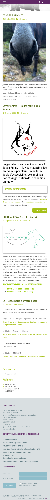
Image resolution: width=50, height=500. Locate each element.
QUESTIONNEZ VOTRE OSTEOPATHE (16, 427)
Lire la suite (41, 210)
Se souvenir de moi (29, 483)
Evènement (23, 113)
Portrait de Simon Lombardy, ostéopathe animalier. (24, 356)
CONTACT (6, 424)
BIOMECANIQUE (9, 422)
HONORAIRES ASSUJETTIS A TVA (20, 217)
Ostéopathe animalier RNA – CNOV (17, 452)
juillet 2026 (9, 384)
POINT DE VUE (8, 420)
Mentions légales (9, 429)
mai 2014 (8, 391)
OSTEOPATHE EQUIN (10, 413)
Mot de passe (8, 478)
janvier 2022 (9, 386)
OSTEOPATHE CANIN (10, 417)
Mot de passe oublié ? (27, 485)
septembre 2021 (11, 389)
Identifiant (7, 473)
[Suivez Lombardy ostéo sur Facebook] (39, 2)
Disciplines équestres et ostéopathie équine (19, 415)
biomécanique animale (35, 202)
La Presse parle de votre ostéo (20, 301)
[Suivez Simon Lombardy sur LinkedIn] (42, 2)
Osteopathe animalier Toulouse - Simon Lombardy (22, 496)
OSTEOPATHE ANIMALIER (12, 410)
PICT (44, 498)
